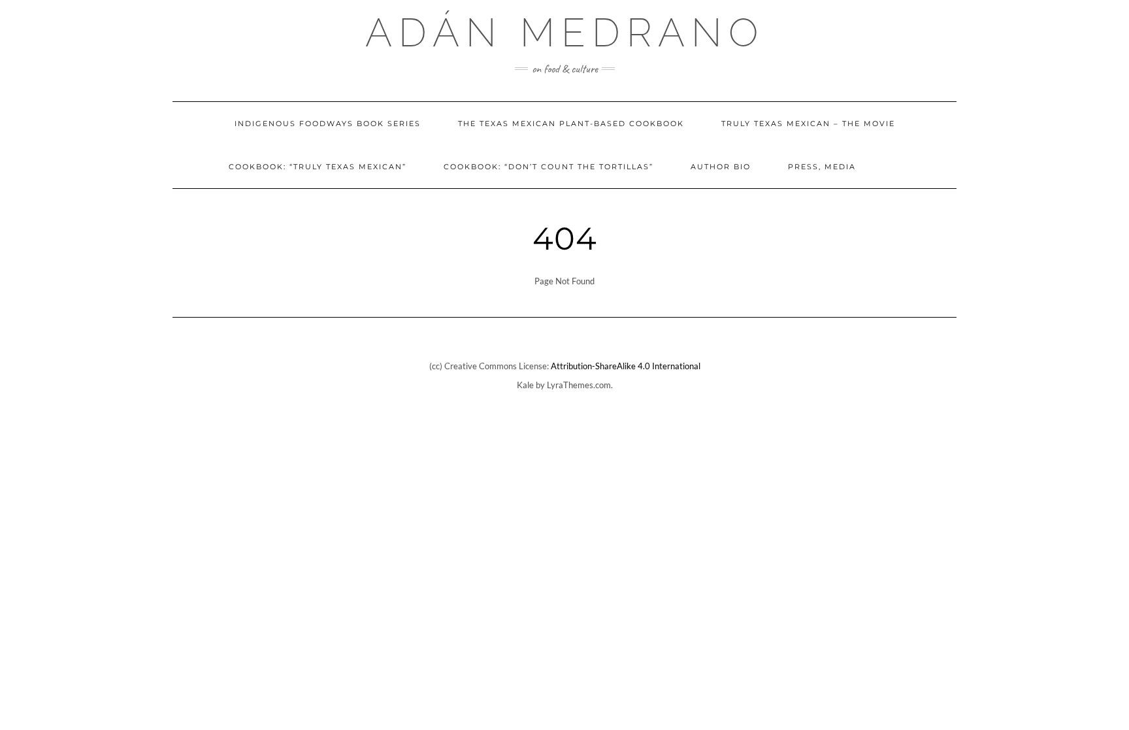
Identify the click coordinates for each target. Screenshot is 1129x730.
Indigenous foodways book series (328, 123)
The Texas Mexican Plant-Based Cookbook (571, 123)
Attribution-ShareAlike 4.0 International (625, 366)
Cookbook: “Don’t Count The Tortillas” (548, 166)
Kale (525, 385)
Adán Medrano (564, 33)
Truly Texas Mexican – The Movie (808, 123)
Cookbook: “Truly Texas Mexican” (317, 166)
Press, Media (822, 166)
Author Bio (721, 166)
